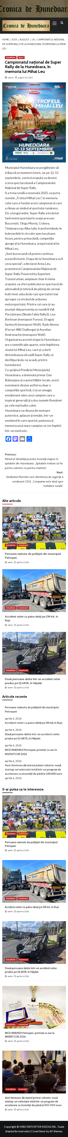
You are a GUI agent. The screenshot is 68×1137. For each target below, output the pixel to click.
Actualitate (11, 57)
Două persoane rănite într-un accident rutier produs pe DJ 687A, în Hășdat (32, 736)
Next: (34, 479)
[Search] (62, 23)
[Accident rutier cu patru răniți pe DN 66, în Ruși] (34, 590)
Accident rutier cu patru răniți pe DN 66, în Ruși (33, 722)
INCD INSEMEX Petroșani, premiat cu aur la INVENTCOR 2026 (31, 752)
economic (22, 1089)
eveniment (23, 545)
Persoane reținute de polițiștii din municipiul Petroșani (32, 709)
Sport (21, 57)
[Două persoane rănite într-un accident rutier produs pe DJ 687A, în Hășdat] (34, 653)
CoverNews (38, 1131)
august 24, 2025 (25, 77)
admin (11, 77)
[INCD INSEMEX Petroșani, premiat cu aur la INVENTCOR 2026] (34, 1007)
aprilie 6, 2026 (23, 562)
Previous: (34, 461)
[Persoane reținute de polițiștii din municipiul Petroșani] (34, 528)
